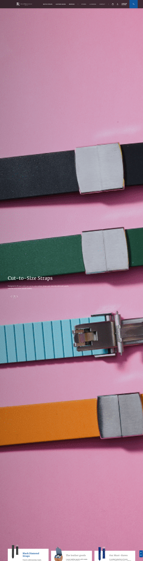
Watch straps (47, 4)
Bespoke (72, 4)
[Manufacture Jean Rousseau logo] (24, 4)
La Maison (92, 4)
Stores (83, 4)
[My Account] (117, 4)
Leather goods (61, 4)
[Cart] (113, 4)
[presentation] (11, 297)
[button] (14, 297)
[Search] (133, 4)
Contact (102, 4)
